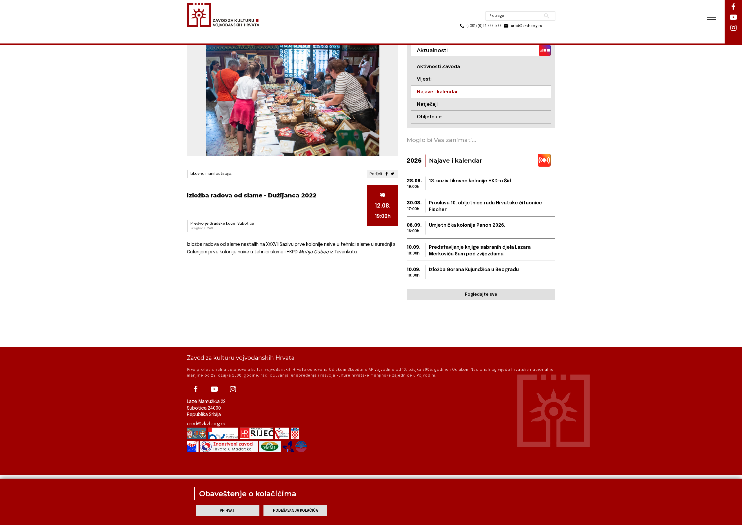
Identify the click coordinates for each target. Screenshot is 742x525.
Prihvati (228, 511)
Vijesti (424, 79)
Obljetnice (429, 116)
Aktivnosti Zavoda (438, 66)
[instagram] (232, 389)
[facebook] (195, 389)
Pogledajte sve (481, 295)
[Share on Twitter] (392, 174)
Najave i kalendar (258, 31)
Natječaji (427, 104)
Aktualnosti (225, 31)
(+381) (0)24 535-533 (462, 17)
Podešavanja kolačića (295, 511)
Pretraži (525, 7)
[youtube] (214, 389)
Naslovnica (197, 31)
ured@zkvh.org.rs (206, 424)
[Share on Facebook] (387, 174)
